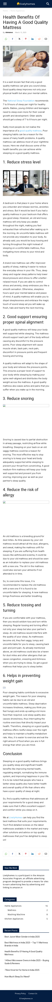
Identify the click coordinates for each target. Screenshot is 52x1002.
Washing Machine (16, 914)
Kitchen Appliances (14, 918)
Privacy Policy (20, 993)
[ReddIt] (39, 39)
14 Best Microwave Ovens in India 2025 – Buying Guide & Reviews (27, 962)
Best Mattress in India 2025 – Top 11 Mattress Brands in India (26, 944)
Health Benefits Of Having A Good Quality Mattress (23, 953)
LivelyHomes (15, 817)
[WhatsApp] (6, 39)
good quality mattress (30, 130)
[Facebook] (12, 39)
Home (5, 10)
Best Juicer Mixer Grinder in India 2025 (22, 937)
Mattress (12, 910)
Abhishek (9, 32)
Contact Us (32, 993)
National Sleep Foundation (21, 100)
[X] (19, 39)
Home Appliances (18, 10)
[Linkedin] (32, 39)
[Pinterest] (26, 39)
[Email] (46, 39)
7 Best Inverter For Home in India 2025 (22, 970)
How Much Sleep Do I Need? (17, 976)
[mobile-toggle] (5, 4)
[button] (48, 4)
